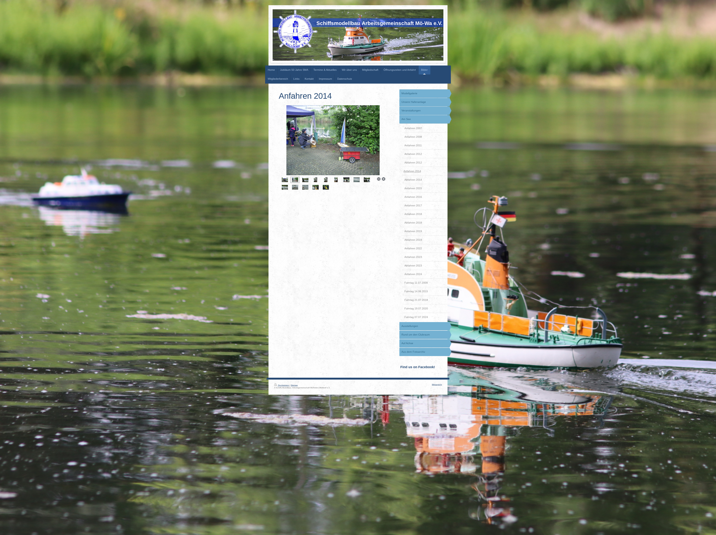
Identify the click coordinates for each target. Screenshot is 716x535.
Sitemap (294, 385)
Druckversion (283, 385)
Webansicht (437, 384)
